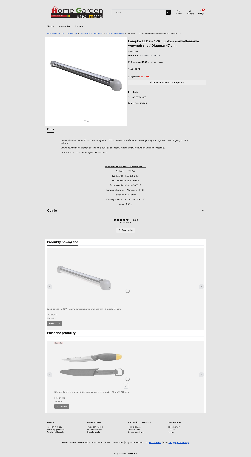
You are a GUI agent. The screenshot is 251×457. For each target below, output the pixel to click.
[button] (168, 12)
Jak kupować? (174, 427)
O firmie (171, 429)
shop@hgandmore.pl (179, 442)
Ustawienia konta (94, 429)
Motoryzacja (72, 33)
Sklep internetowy (124, 454)
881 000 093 (155, 442)
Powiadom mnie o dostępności (168, 82)
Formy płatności (134, 427)
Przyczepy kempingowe (115, 33)
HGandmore (133, 51)
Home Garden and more (55, 33)
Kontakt (171, 432)
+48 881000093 (139, 97)
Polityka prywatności (56, 429)
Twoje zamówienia (95, 427)
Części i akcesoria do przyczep (91, 33)
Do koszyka (54, 323)
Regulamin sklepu (54, 427)
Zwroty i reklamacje (55, 432)
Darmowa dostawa (136, 432)
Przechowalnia (93, 432)
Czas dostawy (134, 429)
